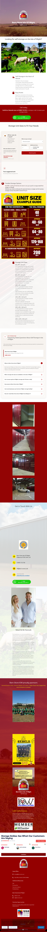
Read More (23, 924)
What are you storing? (27, 138)
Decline (4, 927)
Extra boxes (24, 145)
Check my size (32, 152)
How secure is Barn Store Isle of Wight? (14, 384)
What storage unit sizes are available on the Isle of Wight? (18, 374)
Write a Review (41, 841)
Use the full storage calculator (7, 156)
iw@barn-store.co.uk (18, 897)
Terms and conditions (16, 887)
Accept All (41, 927)
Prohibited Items (15, 889)
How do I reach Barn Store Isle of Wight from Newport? (18, 393)
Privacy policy (15, 885)
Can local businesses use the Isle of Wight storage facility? (18, 389)
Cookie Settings (13, 927)
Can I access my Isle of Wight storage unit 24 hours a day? (18, 379)
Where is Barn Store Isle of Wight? (13, 363)
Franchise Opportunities (18, 902)
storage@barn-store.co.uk (19, 874)
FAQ (13, 883)
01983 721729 (22, 110)
